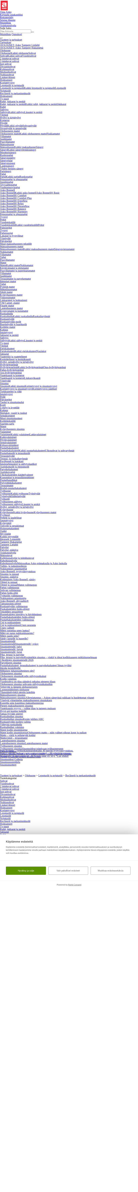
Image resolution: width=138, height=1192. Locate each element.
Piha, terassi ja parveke (12, 654)
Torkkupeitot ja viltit (11, 391)
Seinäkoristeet (7, 415)
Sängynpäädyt (7, 157)
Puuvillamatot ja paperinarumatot (17, 270)
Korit (3, 404)
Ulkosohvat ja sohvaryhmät (59, 450)
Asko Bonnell (7, 190)
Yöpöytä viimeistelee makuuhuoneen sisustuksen (26, 700)
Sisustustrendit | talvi (11, 646)
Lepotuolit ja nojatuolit (12, 85)
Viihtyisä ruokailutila (11, 724)
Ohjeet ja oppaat (8, 582)
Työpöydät (34, 493)
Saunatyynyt (6, 520)
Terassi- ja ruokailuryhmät (14, 458)
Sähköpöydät (18, 496)
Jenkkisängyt (29, 149)
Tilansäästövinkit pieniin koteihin (17, 692)
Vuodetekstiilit (7, 222)
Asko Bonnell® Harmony (14, 211)
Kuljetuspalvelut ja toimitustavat (17, 558)
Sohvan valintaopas (10, 590)
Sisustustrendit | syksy (27, 643)
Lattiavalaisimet (37, 434)
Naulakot (41, 351)
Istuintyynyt (6, 332)
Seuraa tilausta (7, 20)
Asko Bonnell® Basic (48, 192)
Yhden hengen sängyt (11, 168)
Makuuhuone (7, 144)
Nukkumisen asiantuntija (13, 598)
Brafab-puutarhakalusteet (13, 488)
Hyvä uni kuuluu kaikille (13, 711)
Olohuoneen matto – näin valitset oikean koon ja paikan (57, 732)
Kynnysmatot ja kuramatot (14, 310)
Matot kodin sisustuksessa (13, 729)
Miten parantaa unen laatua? (15, 630)
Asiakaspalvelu (8, 552)
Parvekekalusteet (9, 469)
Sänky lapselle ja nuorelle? (14, 638)
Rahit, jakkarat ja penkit (12, 101)
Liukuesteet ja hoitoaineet (13, 300)
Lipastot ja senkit (33, 112)
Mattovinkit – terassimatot (13, 737)
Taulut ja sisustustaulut (12, 402)
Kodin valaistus (8, 678)
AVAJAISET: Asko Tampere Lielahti (20, 45)
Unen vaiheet (7, 627)
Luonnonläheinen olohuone (14, 689)
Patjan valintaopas (9, 587)
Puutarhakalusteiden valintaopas (17, 619)
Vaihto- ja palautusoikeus (13, 566)
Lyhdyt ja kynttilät (9, 407)
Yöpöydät (5, 238)
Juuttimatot (6, 139)
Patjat (3, 174)
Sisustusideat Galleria (11, 759)
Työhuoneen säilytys (11, 501)
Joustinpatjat (6, 182)
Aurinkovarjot (7, 472)
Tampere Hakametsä (11, 541)
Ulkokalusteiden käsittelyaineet (16, 474)
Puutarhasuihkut (8, 480)
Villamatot (5, 136)
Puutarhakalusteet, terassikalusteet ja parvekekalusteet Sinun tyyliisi (35, 665)
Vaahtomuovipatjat (10, 187)
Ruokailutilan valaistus (12, 727)
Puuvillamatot (7, 141)
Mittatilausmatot (8, 289)
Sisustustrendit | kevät (11, 649)
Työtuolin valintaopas (11, 595)
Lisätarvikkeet (7, 77)
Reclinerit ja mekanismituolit (15, 93)
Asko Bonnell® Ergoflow (14, 200)
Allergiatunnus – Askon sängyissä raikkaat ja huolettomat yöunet (59, 697)
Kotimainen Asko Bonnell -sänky (18, 579)
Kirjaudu (11, 14)
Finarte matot (7, 305)
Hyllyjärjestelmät (9, 364)
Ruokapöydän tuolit (10, 321)
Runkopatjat (6, 155)
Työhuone (5, 490)
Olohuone (5, 50)
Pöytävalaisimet (8, 439)
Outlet (3, 531)
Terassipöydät (7, 456)
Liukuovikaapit (32, 378)
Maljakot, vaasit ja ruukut (13, 413)
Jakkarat (61, 104)
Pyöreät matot (7, 286)
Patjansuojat (6, 233)
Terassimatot (6, 485)
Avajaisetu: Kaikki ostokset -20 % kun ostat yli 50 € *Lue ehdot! (34, 756)
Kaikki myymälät (9, 536)
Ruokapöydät (7, 319)
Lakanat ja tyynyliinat (11, 235)
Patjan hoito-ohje (9, 592)
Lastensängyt (7, 165)
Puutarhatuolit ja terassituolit (15, 453)
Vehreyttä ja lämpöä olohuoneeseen (19, 686)
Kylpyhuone (6, 509)
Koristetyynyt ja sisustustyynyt (41, 386)
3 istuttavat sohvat (9, 61)
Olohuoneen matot (10, 131)
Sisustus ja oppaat (9, 574)
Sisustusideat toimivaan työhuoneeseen (42, 748)
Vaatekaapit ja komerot (12, 375)
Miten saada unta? (9, 635)
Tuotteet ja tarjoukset (11, 39)
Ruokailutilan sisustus (11, 716)
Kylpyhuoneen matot (11, 294)
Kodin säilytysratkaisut (34, 676)
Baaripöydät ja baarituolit (13, 324)
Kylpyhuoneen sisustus (12, 429)
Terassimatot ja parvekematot (15, 278)
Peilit (2, 396)
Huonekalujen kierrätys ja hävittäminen (21, 614)
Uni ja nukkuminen (10, 622)
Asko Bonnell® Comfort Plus (16, 198)
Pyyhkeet (5, 515)
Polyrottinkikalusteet (11, 482)
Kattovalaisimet (8, 437)
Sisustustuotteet (8, 764)
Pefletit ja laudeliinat (11, 517)
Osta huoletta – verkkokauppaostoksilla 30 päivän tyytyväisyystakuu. (36, 750)
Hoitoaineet (6, 80)
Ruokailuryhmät (41, 316)
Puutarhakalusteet (9, 447)
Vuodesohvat (29, 55)
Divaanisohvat (7, 66)
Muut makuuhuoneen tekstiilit (16, 243)
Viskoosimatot (7, 297)
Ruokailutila (6, 313)
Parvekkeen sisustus (10, 662)
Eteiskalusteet (7, 348)
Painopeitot (6, 227)
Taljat (3, 257)
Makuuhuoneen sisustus (12, 695)
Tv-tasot (4, 98)
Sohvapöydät (30, 125)
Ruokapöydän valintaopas (14, 606)
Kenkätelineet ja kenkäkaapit (15, 359)
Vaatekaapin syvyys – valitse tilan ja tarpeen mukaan (28, 708)
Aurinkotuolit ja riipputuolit (14, 466)
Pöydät (3, 123)
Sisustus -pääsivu (9, 576)
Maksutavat (6, 555)
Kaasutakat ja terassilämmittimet (17, 477)
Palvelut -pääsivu (9, 550)
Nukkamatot (53, 133)
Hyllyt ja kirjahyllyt (10, 117)
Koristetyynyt (7, 82)
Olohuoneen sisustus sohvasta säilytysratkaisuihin (26, 684)
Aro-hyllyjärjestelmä (11, 372)
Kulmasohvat (7, 69)
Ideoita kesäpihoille (10, 668)
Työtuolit (5, 498)
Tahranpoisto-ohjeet (10, 603)
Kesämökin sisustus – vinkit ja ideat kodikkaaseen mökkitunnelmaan (60, 657)
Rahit (3, 106)
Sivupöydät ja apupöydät (13, 128)
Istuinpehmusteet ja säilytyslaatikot (18, 464)
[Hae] (32, 32)
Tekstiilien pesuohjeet (11, 611)
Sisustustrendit (7, 641)
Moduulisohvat (8, 71)
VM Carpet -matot (10, 302)
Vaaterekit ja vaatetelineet (13, 356)
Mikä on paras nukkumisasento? (17, 633)
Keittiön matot (7, 327)
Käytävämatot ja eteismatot (14, 268)
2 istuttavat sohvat (9, 58)
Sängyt (39, 147)
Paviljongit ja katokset (11, 461)
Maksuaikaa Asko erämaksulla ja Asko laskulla (42, 563)
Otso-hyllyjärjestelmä (54, 367)
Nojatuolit (5, 90)
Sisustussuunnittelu (10, 762)
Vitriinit (4, 114)
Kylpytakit (5, 523)
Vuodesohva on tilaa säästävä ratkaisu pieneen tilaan (27, 681)
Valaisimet (5, 431)
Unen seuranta (28, 625)
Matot (3, 262)
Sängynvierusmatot (64, 249)
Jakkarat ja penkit (9, 335)
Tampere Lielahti (9, 544)
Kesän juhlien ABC (33, 719)
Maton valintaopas (27, 584)
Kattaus (4, 329)
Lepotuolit (60, 88)
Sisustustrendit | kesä (11, 652)
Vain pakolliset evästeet (68, 870)
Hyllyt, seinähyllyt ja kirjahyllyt (16, 362)
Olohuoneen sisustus (11, 673)
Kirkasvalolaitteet (9, 445)
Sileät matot (6, 292)
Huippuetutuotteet (9, 528)
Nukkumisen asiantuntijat (13, 568)
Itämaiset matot (8, 281)
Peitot (3, 219)
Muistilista (5, 22)
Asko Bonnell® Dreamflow (15, 206)
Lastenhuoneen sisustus (12, 740)
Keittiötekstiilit (7, 421)
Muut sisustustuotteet (11, 418)
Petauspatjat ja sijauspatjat (13, 179)
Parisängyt (5, 171)
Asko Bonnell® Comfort (13, 195)
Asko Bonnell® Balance (13, 208)
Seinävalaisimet (8, 442)
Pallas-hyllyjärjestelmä (12, 370)
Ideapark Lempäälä (10, 539)
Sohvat (32, 53)
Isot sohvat (5, 63)
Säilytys (4, 109)
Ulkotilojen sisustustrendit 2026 (16, 660)
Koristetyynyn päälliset (44, 388)
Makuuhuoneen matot (11, 246)
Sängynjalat (6, 160)
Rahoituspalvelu (8, 560)
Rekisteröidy (6, 17)
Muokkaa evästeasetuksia (110, 870)
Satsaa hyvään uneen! (11, 713)
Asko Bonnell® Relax (12, 203)
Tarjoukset (5, 42)
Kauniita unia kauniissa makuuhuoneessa (22, 703)
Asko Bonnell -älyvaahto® (14, 601)
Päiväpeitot (6, 241)
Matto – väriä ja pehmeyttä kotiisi (17, 735)
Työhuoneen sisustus (11, 746)
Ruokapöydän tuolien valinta (15, 721)
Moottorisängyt (8, 152)
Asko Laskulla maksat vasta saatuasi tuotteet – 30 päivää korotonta (35, 753)
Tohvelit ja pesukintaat (12, 525)
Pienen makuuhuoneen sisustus (16, 705)
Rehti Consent (74, 885)
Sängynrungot (7, 163)
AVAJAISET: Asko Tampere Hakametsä (21, 47)
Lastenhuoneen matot (11, 308)
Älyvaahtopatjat (8, 184)
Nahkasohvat (7, 74)
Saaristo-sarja (7, 423)
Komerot (4, 120)
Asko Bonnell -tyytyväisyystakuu (18, 571)
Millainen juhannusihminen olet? (17, 670)
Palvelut (4, 547)
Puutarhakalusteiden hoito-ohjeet (17, 617)
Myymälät (5, 533)
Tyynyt (4, 217)
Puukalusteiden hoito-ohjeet (14, 609)
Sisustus (4, 383)
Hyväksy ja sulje (26, 870)
